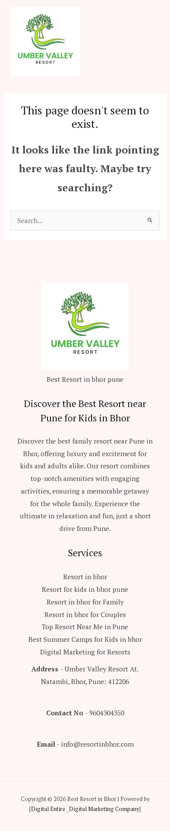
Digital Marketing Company (104, 809)
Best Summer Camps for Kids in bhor (85, 639)
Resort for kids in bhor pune (85, 589)
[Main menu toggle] (150, 41)
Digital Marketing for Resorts (85, 651)
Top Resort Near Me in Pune (85, 626)
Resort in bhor (85, 576)
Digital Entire (48, 809)
